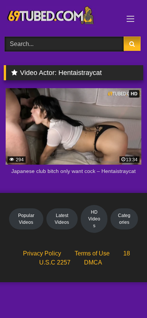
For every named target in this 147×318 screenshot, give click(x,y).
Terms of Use (92, 253)
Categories (124, 219)
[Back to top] (123, 295)
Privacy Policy (42, 253)
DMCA (93, 262)
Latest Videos (62, 219)
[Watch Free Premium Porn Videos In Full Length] (60, 17)
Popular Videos (26, 219)
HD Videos (94, 218)
